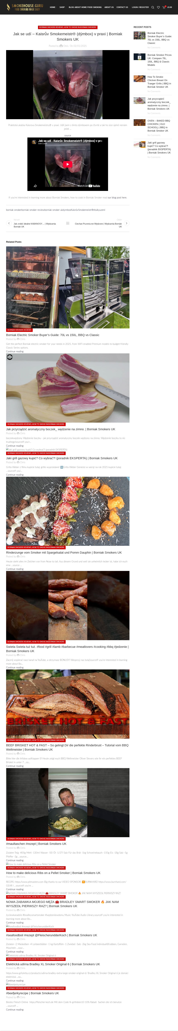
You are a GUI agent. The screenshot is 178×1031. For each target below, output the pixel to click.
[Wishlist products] (158, 7)
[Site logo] (25, 7)
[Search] (153, 7)
